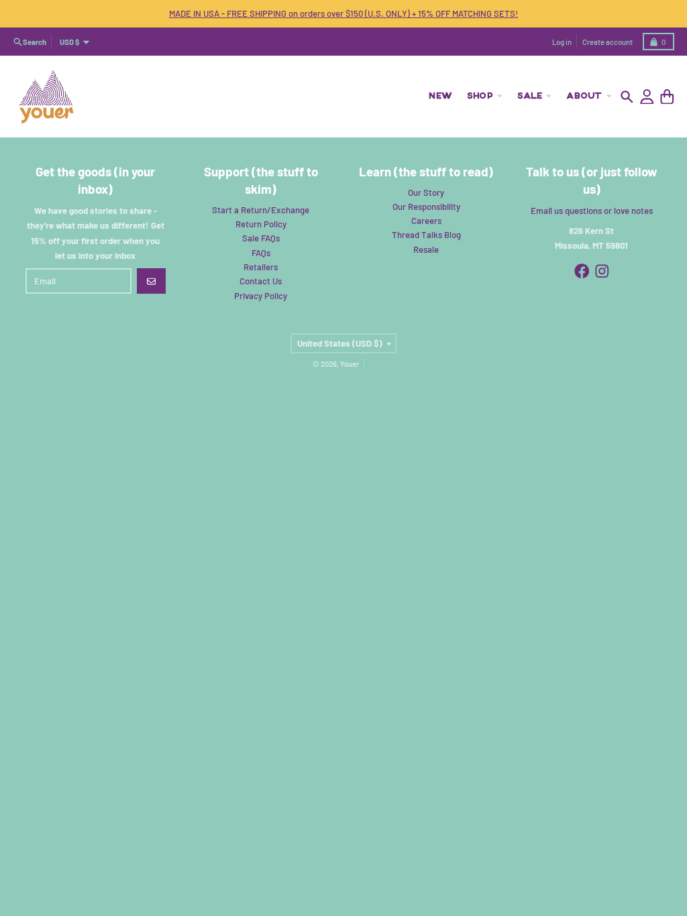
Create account (607, 42)
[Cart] (667, 97)
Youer (349, 363)
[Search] (627, 97)
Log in (562, 42)
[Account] (647, 97)
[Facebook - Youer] (582, 271)
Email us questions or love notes (592, 210)
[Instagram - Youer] (602, 271)
